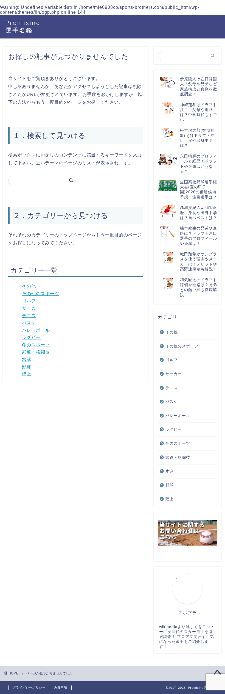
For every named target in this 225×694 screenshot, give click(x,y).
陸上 (26, 374)
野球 (26, 366)
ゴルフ (29, 300)
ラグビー (31, 337)
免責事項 (60, 687)
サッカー (31, 308)
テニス (29, 315)
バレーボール (36, 330)
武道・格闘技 (36, 352)
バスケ (29, 322)
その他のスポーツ (40, 293)
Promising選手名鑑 (23, 26)
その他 (29, 286)
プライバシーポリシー (29, 687)
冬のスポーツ (36, 344)
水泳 (26, 359)
